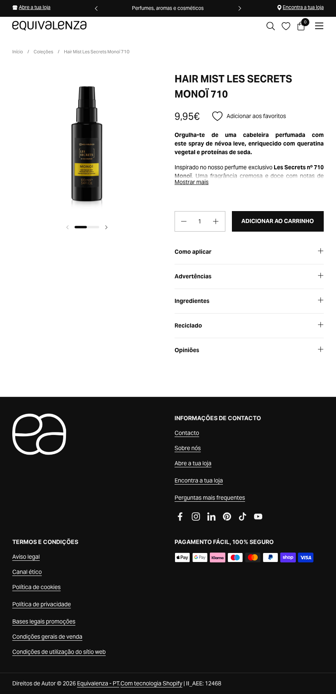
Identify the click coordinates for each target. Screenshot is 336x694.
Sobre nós (188, 448)
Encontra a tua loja (303, 7)
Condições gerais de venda (47, 636)
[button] (271, 26)
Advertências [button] (193, 276)
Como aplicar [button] (193, 251)
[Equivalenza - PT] (49, 26)
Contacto (187, 433)
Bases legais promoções (43, 621)
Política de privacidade (41, 604)
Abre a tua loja (34, 7)
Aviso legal (26, 556)
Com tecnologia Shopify (151, 683)
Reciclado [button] (188, 325)
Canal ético (27, 572)
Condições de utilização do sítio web (59, 651)
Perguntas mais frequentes (210, 497)
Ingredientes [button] (192, 301)
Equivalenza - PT (98, 683)
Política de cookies (36, 587)
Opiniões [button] (187, 350)
